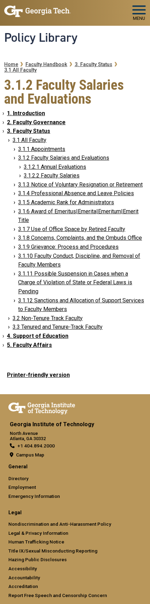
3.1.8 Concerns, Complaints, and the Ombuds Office (80, 238)
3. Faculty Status (93, 64)
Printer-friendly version (38, 375)
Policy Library (40, 37)
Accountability (24, 577)
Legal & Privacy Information (38, 533)
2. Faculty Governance (36, 122)
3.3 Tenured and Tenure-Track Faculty (58, 327)
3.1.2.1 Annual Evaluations (55, 167)
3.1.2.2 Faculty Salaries (52, 175)
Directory (18, 478)
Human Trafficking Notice (36, 542)
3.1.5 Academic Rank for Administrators (66, 202)
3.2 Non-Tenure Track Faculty (48, 318)
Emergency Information (34, 496)
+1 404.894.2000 (36, 445)
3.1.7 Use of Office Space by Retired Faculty (71, 229)
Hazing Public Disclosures (37, 559)
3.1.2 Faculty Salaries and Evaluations (63, 157)
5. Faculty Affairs (29, 345)
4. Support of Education (37, 336)
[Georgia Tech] (41, 407)
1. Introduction (26, 113)
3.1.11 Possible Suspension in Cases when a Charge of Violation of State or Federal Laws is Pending (75, 282)
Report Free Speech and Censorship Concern (57, 595)
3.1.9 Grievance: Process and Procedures (68, 247)
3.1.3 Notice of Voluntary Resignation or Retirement (80, 184)
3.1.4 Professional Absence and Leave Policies (76, 193)
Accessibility (22, 568)
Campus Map (30, 455)
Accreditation (23, 586)
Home (11, 64)
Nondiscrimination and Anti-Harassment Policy (59, 524)
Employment (22, 487)
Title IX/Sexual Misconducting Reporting (52, 551)
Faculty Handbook (46, 64)
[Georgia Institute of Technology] (37, 10)
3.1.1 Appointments (41, 149)
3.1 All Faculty (20, 70)
